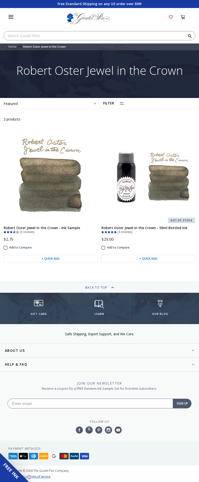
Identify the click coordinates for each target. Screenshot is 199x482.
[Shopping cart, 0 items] (186, 16)
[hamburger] (10, 16)
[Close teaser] (29, 477)
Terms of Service (39, 476)
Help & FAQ (16, 364)
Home (12, 46)
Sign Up (182, 403)
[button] (12, 231)
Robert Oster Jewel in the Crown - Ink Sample (42, 227)
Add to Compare (20, 247)
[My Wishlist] (171, 16)
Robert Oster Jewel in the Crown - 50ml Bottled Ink (144, 227)
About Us (15, 350)
